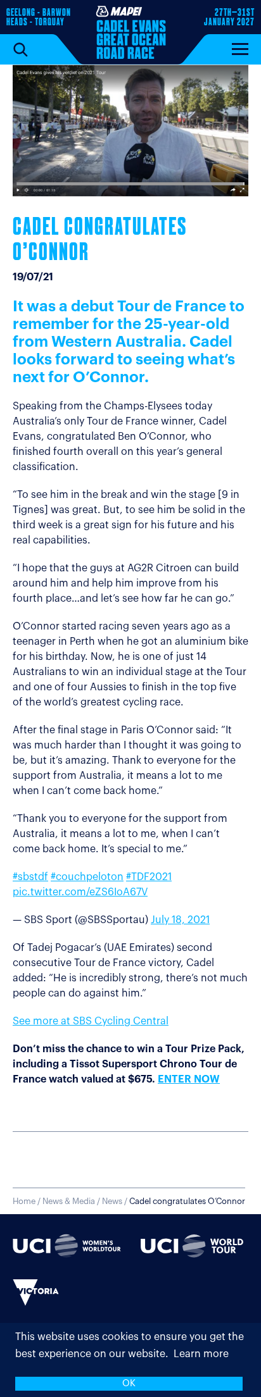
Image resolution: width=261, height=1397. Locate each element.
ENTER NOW (189, 1079)
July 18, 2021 (180, 920)
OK (129, 1383)
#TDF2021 (149, 877)
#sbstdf (30, 877)
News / (173, 1201)
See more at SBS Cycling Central (91, 1021)
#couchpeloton (87, 877)
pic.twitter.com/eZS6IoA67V (80, 892)
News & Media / (72, 1201)
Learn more (201, 1354)
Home (24, 1201)
